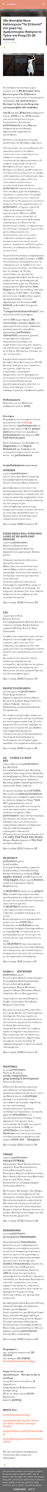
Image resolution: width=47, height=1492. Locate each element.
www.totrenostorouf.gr (16, 1414)
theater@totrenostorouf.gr (19, 1361)
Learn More (19, 1489)
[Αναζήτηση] (43, 4)
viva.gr (28, 422)
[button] (4, 47)
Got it (31, 1489)
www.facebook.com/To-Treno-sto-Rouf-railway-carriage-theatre (21, 1423)
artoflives (11, 4)
